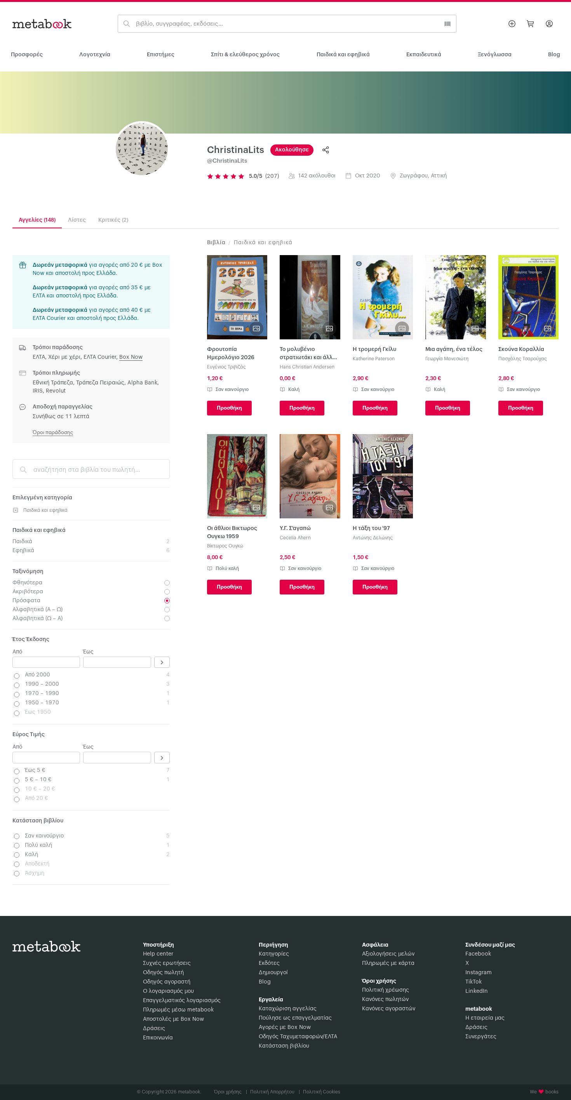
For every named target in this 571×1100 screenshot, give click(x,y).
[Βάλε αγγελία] (512, 23)
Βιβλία (216, 242)
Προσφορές (27, 54)
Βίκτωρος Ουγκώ (225, 546)
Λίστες (77, 220)
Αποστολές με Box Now (173, 1019)
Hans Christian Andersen (307, 367)
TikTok (473, 982)
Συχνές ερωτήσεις (167, 963)
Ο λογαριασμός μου (168, 991)
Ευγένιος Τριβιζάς (226, 367)
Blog (265, 982)
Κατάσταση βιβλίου (284, 1046)
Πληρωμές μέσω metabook (178, 1010)
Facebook (478, 954)
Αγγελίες (37, 220)
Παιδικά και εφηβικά (343, 54)
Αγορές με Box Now (285, 1027)
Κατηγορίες (274, 954)
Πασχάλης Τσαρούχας (522, 358)
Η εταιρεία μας (485, 1018)
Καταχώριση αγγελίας (288, 1008)
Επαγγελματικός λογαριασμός (182, 1000)
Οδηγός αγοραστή (166, 982)
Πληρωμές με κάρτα (388, 963)
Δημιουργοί (273, 972)
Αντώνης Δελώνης (373, 537)
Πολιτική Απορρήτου (275, 1092)
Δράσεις (154, 1028)
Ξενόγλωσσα (495, 54)
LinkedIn (476, 991)
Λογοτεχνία (94, 54)
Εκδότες (269, 963)
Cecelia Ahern (295, 537)
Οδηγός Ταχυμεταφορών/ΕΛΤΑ (298, 1036)
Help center (158, 954)
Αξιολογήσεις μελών (388, 954)
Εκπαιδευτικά (423, 54)
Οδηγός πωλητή (163, 972)
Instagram (478, 972)
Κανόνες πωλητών (385, 999)
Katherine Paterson (374, 358)
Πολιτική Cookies (321, 1092)
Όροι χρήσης (230, 1092)
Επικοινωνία (158, 1038)
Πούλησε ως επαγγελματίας (295, 1018)
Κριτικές (113, 220)
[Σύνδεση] (549, 23)
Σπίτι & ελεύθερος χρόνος (245, 54)
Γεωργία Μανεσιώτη (446, 358)
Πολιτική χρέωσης (385, 990)
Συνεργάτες (480, 1036)
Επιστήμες (160, 54)
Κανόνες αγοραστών (388, 1008)
